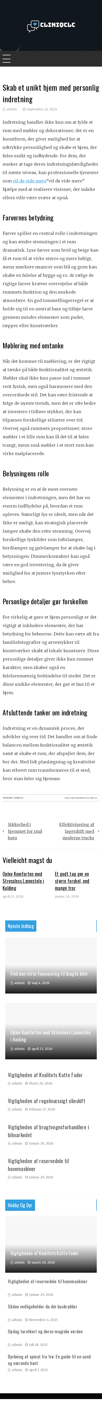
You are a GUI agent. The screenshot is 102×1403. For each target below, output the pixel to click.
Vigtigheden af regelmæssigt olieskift (46, 1101)
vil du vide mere (30, 181)
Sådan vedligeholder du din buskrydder (42, 1306)
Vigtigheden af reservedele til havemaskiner (48, 1281)
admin (12, 109)
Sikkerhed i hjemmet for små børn (25, 831)
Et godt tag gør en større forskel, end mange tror (72, 880)
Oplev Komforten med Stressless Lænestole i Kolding (23, 880)
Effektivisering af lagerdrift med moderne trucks (76, 831)
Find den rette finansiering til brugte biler (49, 973)
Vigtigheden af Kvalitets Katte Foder (45, 1075)
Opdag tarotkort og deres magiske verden (45, 1331)
